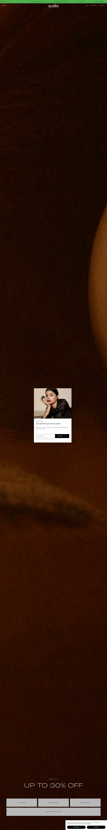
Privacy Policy (51, 439)
